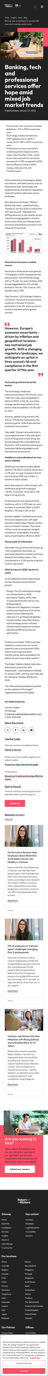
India (4, 1298)
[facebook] (16, 730)
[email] (31, 730)
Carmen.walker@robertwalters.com (24, 714)
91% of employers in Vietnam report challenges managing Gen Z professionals (23, 949)
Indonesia (6, 1302)
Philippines (29, 1270)
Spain (27, 1286)
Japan (4, 1314)
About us (5, 1240)
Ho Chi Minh (31, 1333)
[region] (24, 1355)
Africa (4, 1262)
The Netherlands (32, 1302)
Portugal (28, 1274)
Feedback (30, 1223)
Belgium (5, 1270)
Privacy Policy (7, 1333)
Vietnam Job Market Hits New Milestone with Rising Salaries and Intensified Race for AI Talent (24, 1041)
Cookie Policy (35, 1358)
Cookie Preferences (24, 1363)
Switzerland (30, 1290)
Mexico (28, 1262)
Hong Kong (6, 1294)
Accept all (24, 1371)
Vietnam (28, 1318)
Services (5, 1232)
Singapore (29, 1278)
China (4, 1282)
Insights (5, 1236)
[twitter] (8, 730)
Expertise (5, 1223)
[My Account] (35, 6)
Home (4, 1219)
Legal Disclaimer (32, 1227)
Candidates (6, 1227)
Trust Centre (7, 1248)
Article (10, 910)
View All (9, 819)
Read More (13, 900)
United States (30, 1314)
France (5, 1286)
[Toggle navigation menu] (42, 7)
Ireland (5, 1306)
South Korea (30, 1282)
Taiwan (28, 1294)
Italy (3, 1310)
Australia (5, 1266)
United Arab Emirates (34, 1306)
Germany (6, 1290)
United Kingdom (31, 1310)
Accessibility (31, 1232)
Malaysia (5, 1318)
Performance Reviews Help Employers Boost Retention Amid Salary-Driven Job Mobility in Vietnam (22, 857)
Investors (29, 1219)
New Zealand (30, 1266)
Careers (29, 1236)
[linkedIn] (23, 730)
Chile (4, 1278)
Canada (5, 1274)
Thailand (28, 1298)
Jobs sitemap (7, 1244)
